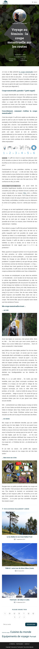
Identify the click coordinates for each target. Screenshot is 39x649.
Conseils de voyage (12, 59)
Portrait (33, 637)
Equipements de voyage (15, 636)
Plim (25, 193)
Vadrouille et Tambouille (19, 23)
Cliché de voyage (6, 632)
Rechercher (31, 624)
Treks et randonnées (23, 59)
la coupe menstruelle (26, 72)
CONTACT (27, 644)
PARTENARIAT (19, 644)
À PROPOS (12, 644)
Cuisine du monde (20, 631)
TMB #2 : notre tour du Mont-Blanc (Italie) (19, 568)
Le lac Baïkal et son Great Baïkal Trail (19, 537)
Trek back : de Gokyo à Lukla (19, 600)
